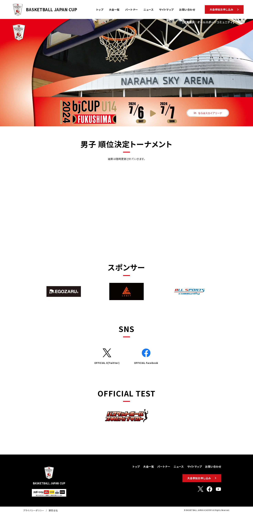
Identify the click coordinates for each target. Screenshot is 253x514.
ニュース (179, 466)
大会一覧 (148, 466)
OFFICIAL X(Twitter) (106, 363)
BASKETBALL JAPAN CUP (51, 9)
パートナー (163, 466)
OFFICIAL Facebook (146, 363)
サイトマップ (194, 466)
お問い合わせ (213, 466)
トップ (136, 466)
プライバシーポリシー (33, 510)
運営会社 (53, 510)
